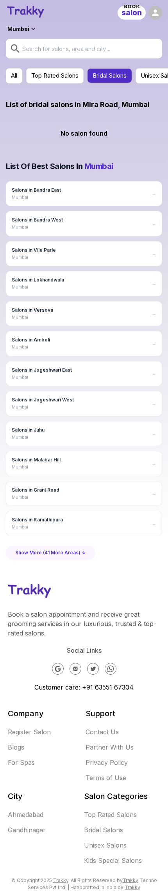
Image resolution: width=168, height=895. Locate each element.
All (14, 75)
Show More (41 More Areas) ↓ (50, 553)
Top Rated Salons (55, 75)
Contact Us (102, 732)
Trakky (60, 880)
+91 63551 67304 (108, 687)
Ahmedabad (25, 815)
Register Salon (29, 732)
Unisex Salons (105, 845)
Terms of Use (106, 778)
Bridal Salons (110, 75)
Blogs (16, 747)
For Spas (21, 762)
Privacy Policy (107, 762)
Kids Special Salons (113, 860)
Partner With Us (110, 747)
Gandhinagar (27, 830)
